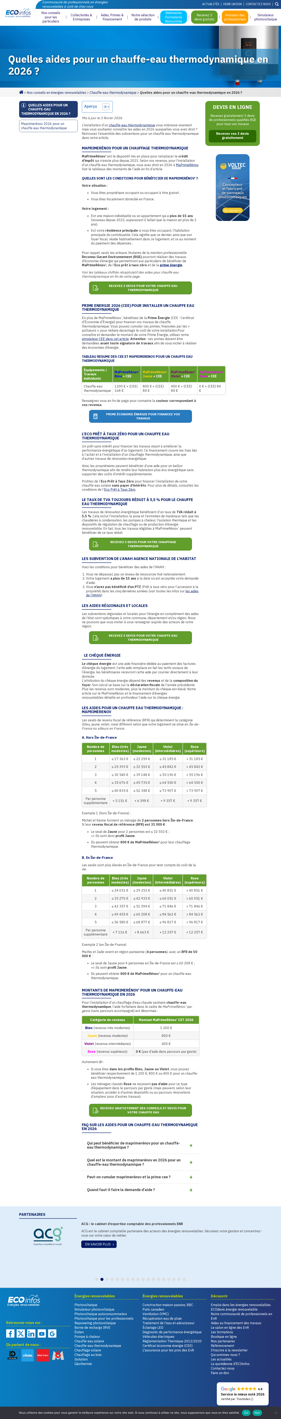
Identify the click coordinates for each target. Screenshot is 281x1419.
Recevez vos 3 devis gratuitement (232, 135)
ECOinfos (17, 13)
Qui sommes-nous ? (225, 1355)
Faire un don (232, 4)
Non (257, 1412)
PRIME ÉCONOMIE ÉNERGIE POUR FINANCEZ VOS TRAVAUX (143, 416)
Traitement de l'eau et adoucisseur (168, 1323)
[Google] (52, 1333)
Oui (246, 1412)
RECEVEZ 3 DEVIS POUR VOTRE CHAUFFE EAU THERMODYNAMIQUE (143, 288)
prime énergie (171, 265)
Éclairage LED (153, 1327)
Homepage (21, 92)
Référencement (222, 1346)
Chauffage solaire (87, 1350)
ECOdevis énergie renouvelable (234, 1309)
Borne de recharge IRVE (92, 1327)
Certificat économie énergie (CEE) (168, 1346)
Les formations (222, 1332)
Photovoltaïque (85, 1305)
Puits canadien (153, 1309)
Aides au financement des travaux (236, 1323)
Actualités (210, 4)
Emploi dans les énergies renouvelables (241, 1305)
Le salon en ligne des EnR (230, 1327)
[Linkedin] (31, 1333)
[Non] (276, 1413)
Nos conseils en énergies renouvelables (56, 92)
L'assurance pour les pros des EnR (168, 1350)
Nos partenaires (223, 1341)
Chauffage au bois (88, 1355)
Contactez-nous (258, 4)
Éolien (79, 1332)
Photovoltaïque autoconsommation (100, 1314)
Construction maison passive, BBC (168, 1305)
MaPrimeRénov (187, 165)
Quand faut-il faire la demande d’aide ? (121, 1189)
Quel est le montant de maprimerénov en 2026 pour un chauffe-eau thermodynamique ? (134, 1162)
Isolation (81, 1359)
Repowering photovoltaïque (95, 1323)
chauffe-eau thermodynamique (132, 125)
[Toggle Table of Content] (103, 106)
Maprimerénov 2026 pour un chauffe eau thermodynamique (44, 126)
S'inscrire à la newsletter (229, 1350)
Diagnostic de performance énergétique (172, 1332)
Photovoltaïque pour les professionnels (104, 1318)
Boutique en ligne (224, 1336)
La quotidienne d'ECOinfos (230, 1364)
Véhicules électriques (158, 1336)
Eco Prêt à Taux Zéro (119, 489)
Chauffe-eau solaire (89, 1341)
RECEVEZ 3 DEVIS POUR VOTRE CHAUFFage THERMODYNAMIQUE (143, 544)
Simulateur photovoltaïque (94, 1309)
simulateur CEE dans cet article (105, 339)
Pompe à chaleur (87, 1336)
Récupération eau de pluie (162, 1318)
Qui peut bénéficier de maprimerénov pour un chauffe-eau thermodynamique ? (133, 1145)
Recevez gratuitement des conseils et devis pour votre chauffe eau (143, 1110)
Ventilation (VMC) (156, 1314)
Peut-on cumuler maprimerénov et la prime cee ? (129, 1177)
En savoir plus (97, 1244)
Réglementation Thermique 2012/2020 (172, 1341)
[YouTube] (42, 1333)
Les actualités (221, 1359)
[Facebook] (10, 1333)
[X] (21, 1333)
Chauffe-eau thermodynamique (113, 92)
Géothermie (83, 1364)
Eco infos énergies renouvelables (24, 1300)
